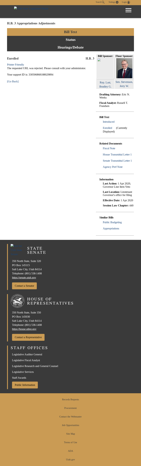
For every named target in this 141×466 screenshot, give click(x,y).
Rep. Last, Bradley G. (105, 84)
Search (99, 2)
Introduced (109, 121)
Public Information (25, 384)
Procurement (70, 408)
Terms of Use (70, 442)
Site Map (70, 434)
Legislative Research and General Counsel (35, 366)
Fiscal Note (109, 148)
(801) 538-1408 (33, 273)
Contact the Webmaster (70, 416)
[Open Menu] (128, 10)
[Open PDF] (116, 121)
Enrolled (107, 127)
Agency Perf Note (113, 166)
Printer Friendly (16, 64)
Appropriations (111, 228)
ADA (70, 451)
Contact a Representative (28, 337)
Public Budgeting (112, 222)
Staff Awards (19, 377)
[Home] (31, 11)
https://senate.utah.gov (24, 277)
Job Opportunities (70, 425)
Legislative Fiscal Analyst (26, 360)
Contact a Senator (24, 285)
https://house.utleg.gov (24, 329)
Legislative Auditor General (27, 354)
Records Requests (70, 399)
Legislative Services (23, 371)
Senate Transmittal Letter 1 (117, 160)
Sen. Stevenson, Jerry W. (124, 84)
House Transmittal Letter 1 (117, 154)
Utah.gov (70, 459)
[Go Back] (13, 81)
